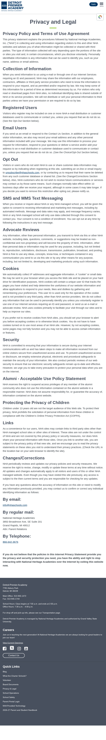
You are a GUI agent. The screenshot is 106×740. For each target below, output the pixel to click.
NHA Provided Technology (14, 706)
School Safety (9, 697)
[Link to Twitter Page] (12, 649)
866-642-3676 (10, 542)
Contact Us (13, 655)
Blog (5, 672)
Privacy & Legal (9, 689)
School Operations (11, 693)
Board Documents (10, 684)
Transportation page (51, 613)
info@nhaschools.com (15, 505)
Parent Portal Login (11, 701)
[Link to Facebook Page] (5, 649)
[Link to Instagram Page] (19, 649)
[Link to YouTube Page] (26, 649)
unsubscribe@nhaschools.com (22, 172)
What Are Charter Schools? (14, 676)
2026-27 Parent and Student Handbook (20, 710)
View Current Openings (13, 643)
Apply (93, 4)
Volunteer (7, 680)
